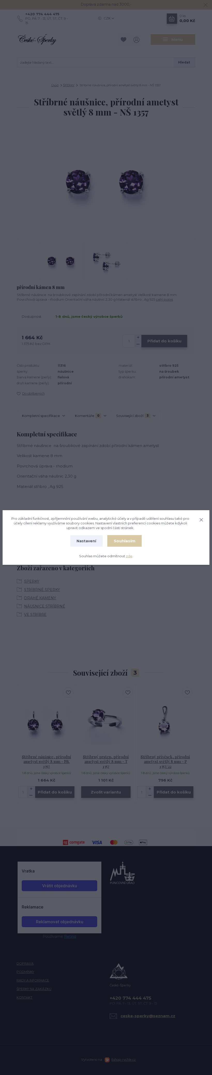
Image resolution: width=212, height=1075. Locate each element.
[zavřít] (201, 519)
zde (129, 556)
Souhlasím (124, 540)
